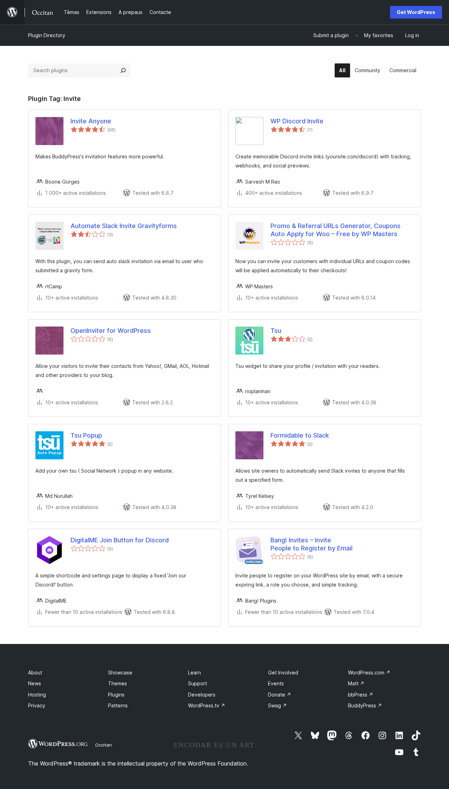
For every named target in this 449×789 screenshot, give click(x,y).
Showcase (120, 672)
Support (197, 683)
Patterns (118, 705)
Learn (194, 672)
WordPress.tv (206, 705)
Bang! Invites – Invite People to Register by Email (311, 544)
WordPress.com (369, 672)
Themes (117, 683)
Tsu (275, 330)
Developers (201, 695)
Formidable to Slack (299, 435)
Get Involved (283, 672)
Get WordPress (416, 12)
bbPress (360, 695)
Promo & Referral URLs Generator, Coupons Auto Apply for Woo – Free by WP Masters (335, 230)
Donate (279, 695)
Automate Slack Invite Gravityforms (124, 225)
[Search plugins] (123, 70)
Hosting (37, 695)
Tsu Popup (86, 435)
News (34, 683)
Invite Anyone (91, 121)
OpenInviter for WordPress (111, 330)
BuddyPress (365, 705)
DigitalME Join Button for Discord (120, 540)
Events (276, 683)
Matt (356, 683)
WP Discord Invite (296, 121)
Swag (277, 705)
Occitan (103, 745)
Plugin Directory (46, 35)
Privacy (36, 705)
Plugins (116, 695)
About (35, 672)
